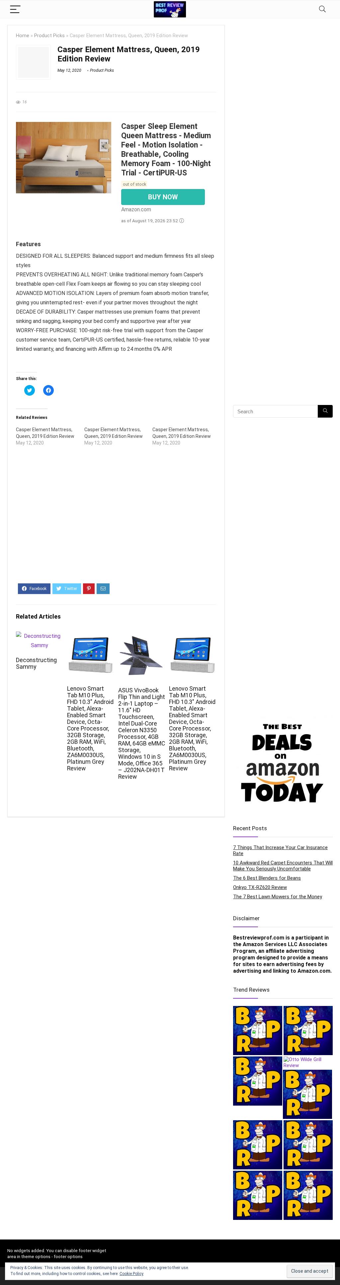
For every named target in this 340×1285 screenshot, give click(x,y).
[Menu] (15, 9)
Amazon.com (314, 971)
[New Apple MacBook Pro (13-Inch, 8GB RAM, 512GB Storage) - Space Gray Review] (257, 1081)
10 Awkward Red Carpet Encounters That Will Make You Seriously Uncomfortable (283, 866)
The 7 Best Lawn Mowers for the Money (277, 897)
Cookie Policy (131, 1273)
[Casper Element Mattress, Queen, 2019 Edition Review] (50, 436)
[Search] (322, 9)
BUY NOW (163, 197)
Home (22, 36)
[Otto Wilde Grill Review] (308, 1062)
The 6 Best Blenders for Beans (267, 878)
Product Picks (49, 36)
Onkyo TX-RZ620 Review (260, 887)
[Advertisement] (116, 520)
